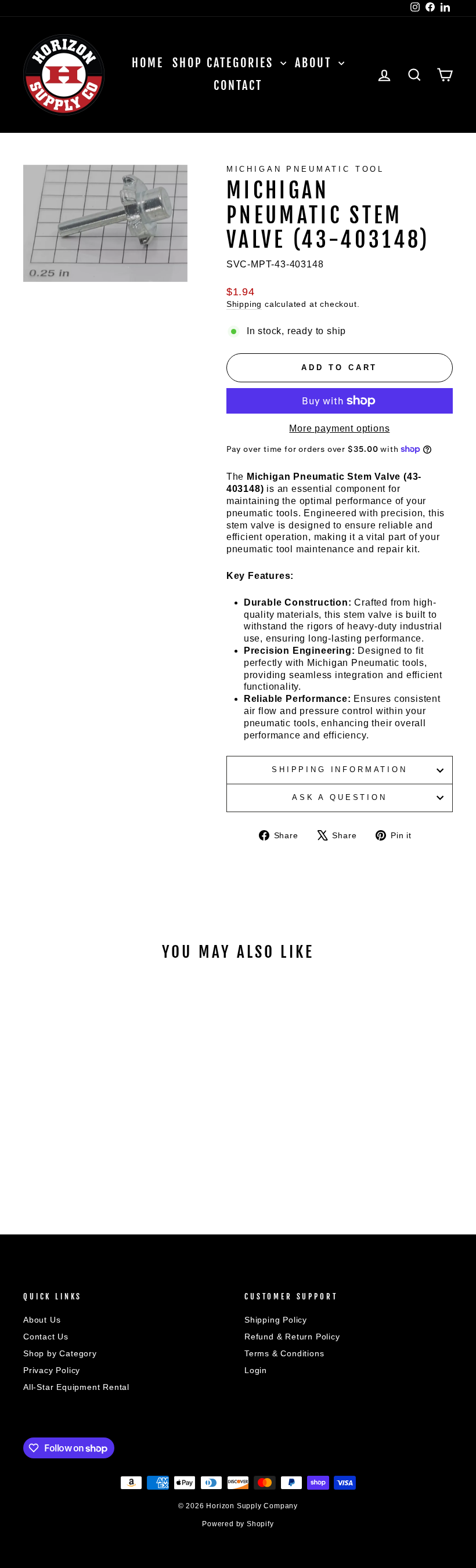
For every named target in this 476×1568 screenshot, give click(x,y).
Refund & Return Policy (292, 1336)
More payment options (339, 428)
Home (148, 63)
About (315, 63)
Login (255, 1370)
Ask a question (339, 797)
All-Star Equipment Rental (76, 1387)
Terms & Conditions (284, 1353)
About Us (41, 1320)
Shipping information (340, 769)
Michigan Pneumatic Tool (305, 169)
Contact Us (45, 1336)
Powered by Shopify (237, 1524)
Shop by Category (60, 1353)
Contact (238, 85)
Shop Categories (224, 63)
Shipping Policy (275, 1320)
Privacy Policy (51, 1370)
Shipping (244, 304)
